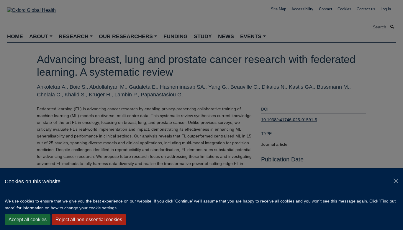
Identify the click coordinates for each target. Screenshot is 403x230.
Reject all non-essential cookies (88, 219)
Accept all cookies (28, 219)
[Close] (396, 181)
